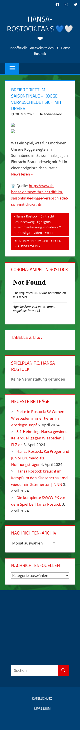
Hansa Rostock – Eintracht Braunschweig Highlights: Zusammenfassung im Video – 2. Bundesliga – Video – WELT (38, 224)
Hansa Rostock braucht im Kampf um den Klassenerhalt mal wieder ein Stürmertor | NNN (39, 478)
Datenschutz (42, 698)
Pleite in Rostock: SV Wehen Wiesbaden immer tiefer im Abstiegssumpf (37, 418)
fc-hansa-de (53, 114)
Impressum (42, 708)
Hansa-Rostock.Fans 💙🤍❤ (40, 29)
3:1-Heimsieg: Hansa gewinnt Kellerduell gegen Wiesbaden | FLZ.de (39, 438)
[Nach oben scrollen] (72, 722)
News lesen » (22, 174)
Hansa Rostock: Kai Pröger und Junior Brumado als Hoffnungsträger (40, 458)
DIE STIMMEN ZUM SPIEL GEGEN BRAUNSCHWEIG (37, 243)
